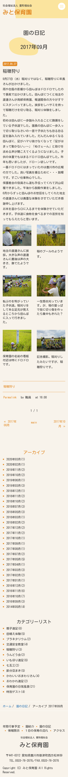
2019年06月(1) (15, 480)
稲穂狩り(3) (14, 649)
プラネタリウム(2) (18, 639)
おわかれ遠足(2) (17, 681)
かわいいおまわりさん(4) (23, 675)
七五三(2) (12, 665)
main (34, 422)
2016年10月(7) (15, 596)
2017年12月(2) (15, 527)
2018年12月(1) (15, 490)
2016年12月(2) (15, 585)
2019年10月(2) (15, 475)
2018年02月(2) (15, 522)
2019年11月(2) (15, 469)
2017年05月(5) (15, 559)
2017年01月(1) (15, 580)
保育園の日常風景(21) (20, 686)
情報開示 (14, 730)
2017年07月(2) (15, 554)
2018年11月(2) (15, 496)
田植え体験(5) (15, 633)
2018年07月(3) (15, 506)
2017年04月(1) (15, 564)
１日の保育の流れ (36, 730)
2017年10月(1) (15, 538)
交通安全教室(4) (17, 644)
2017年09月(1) (15, 543)
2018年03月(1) (15, 517)
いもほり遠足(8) (17, 660)
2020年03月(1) (15, 459)
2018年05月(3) (15, 512)
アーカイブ (34, 452)
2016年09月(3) (15, 601)
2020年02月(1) (15, 464)
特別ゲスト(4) (15, 691)
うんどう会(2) (15, 654)
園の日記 (22, 706)
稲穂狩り (9, 386)
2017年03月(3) (15, 569)
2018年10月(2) (15, 501)
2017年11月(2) (15, 532)
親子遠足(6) (14, 628)
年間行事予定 (11, 726)
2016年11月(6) (15, 590)
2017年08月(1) (15, 548)
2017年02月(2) (15, 575)
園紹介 (29, 726)
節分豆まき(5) (15, 670)
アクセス (59, 730)
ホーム (7, 706)
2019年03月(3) (15, 485)
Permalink (10, 397)
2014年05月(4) (15, 606)
